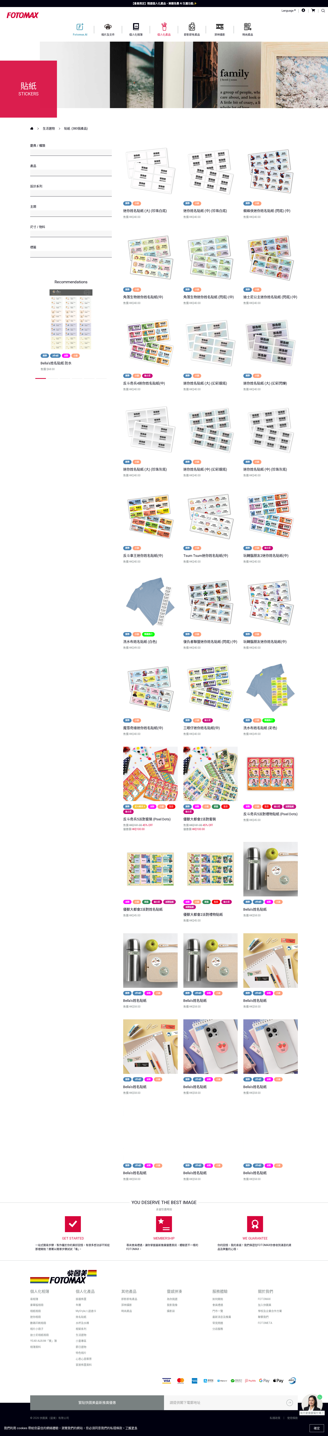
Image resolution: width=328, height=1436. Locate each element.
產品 (33, 166)
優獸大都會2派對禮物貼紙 (203, 915)
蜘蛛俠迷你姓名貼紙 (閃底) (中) (266, 211)
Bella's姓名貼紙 (255, 909)
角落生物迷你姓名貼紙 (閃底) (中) (208, 297)
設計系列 (36, 186)
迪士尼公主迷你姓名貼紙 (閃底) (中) (270, 297)
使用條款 (292, 1417)
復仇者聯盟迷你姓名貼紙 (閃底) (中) (210, 642)
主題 (33, 206)
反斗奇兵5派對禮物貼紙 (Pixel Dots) (270, 814)
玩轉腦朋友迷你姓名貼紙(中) (265, 642)
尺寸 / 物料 (37, 227)
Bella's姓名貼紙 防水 (56, 363)
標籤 (33, 247)
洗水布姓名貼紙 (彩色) (260, 728)
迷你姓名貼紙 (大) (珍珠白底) (145, 211)
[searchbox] (34, 152)
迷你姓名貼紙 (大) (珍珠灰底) (145, 469)
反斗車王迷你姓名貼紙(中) (143, 556)
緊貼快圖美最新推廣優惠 (97, 1403)
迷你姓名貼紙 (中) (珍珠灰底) (265, 469)
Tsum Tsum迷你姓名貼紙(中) (205, 556)
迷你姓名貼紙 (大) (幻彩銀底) (205, 383)
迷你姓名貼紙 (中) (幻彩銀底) (205, 469)
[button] (41, 378)
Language (288, 10)
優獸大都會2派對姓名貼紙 (143, 909)
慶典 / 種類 (37, 145)
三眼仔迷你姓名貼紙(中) (201, 728)
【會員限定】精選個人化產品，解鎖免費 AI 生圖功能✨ (164, 3)
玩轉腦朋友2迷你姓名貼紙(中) (266, 556)
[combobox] (71, 152)
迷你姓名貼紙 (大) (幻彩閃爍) (265, 383)
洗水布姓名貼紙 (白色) (140, 642)
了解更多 (131, 1428)
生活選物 (49, 128)
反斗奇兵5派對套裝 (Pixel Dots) (147, 819)
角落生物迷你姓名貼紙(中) (143, 297)
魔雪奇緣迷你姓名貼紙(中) (143, 728)
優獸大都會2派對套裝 (199, 819)
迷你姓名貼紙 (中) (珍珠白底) (205, 211)
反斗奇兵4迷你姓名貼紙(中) (144, 383)
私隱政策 (275, 1417)
